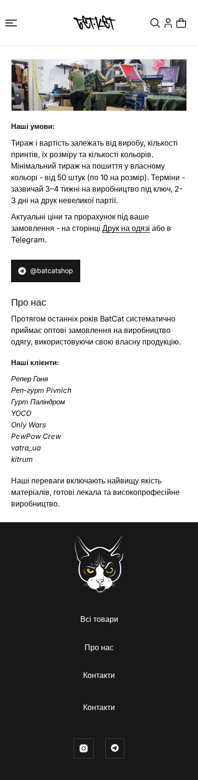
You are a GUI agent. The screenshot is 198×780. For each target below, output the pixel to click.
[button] (11, 23)
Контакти (99, 675)
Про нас (99, 647)
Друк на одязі (126, 228)
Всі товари (99, 619)
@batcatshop (51, 270)
